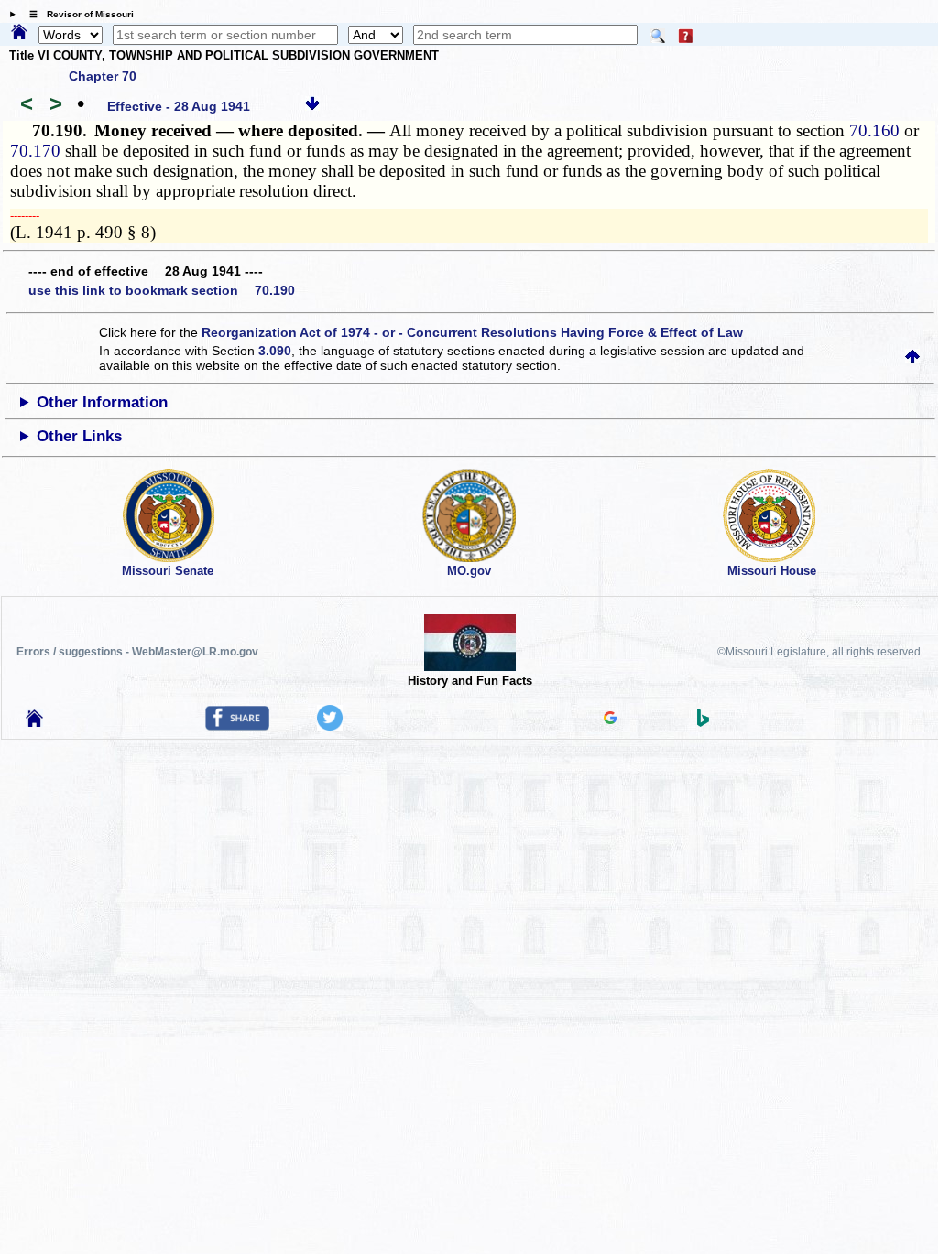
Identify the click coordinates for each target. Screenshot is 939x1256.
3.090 (274, 350)
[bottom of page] (312, 106)
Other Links (79, 436)
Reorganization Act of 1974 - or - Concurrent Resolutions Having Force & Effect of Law (472, 332)
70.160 (874, 130)
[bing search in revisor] (703, 722)
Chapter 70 (102, 76)
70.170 (35, 150)
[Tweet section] (330, 726)
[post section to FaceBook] (237, 726)
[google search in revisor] (610, 719)
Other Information (102, 402)
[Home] (19, 33)
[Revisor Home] (35, 722)
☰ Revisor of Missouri (77, 14)
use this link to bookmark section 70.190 (161, 290)
